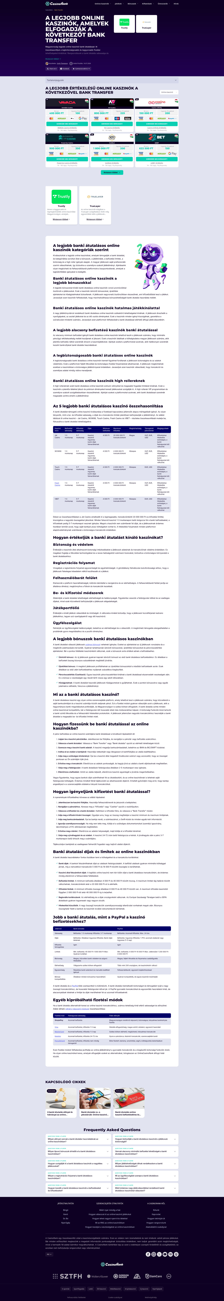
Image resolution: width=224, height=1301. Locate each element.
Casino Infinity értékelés (156, 128)
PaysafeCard (60, 1041)
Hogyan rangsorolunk (156, 1222)
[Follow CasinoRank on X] (159, 1254)
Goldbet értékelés (112, 163)
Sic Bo (65, 1218)
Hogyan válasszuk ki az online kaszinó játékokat (110, 1214)
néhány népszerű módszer (77, 1009)
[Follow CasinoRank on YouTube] (165, 1254)
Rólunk (156, 1210)
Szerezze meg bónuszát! (67, 124)
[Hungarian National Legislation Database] (97, 1276)
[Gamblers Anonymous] (137, 1276)
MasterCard (59, 1032)
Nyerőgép (65, 1222)
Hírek (176, 3)
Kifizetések (147, 3)
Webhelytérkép (151, 1297)
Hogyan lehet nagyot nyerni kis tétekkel (109, 1218)
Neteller (58, 1036)
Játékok (118, 3)
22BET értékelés (157, 163)
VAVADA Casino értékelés (67, 128)
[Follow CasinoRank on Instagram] (153, 1254)
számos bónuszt (92, 644)
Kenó (65, 1214)
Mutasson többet (111, 172)
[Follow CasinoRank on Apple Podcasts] (176, 1254)
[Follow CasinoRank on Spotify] (170, 1254)
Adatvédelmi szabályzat (156, 1227)
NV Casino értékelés (112, 128)
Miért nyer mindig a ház (109, 1210)
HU (48, 1254)
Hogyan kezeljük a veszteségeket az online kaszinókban (110, 1227)
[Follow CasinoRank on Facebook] (148, 1254)
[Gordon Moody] (121, 1276)
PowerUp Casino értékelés (67, 163)
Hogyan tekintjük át (156, 1218)
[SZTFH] (67, 1276)
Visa (56, 1027)
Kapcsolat (156, 1214)
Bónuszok (132, 3)
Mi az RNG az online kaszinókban (110, 1222)
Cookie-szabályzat (115, 1297)
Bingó (65, 1210)
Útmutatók (163, 3)
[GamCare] (154, 1276)
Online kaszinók (102, 3)
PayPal (75, 986)
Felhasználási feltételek (76, 1297)
